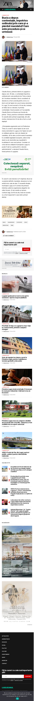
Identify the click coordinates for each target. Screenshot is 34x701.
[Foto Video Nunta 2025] (17, 264)
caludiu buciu (11, 222)
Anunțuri (4, 660)
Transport (6, 533)
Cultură (4, 651)
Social (5, 549)
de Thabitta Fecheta (8, 540)
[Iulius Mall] (17, 4)
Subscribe (26, 249)
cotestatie (19, 222)
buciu (4, 222)
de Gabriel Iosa (7, 558)
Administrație (5, 15)
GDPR (16, 253)
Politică (4, 648)
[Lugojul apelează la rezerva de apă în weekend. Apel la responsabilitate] (17, 284)
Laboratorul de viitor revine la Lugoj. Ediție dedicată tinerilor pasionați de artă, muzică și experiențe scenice (21, 502)
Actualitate (7, 566)
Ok (17, 698)
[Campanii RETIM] (17, 164)
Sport (3, 657)
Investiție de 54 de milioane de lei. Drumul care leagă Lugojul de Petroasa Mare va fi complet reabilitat (21, 469)
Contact (4, 663)
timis (12, 225)
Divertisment (5, 654)
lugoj (25, 222)
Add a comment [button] (9, 235)
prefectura (5, 225)
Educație (4, 642)
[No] (32, 696)
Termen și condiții (23, 253)
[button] (3, 9)
